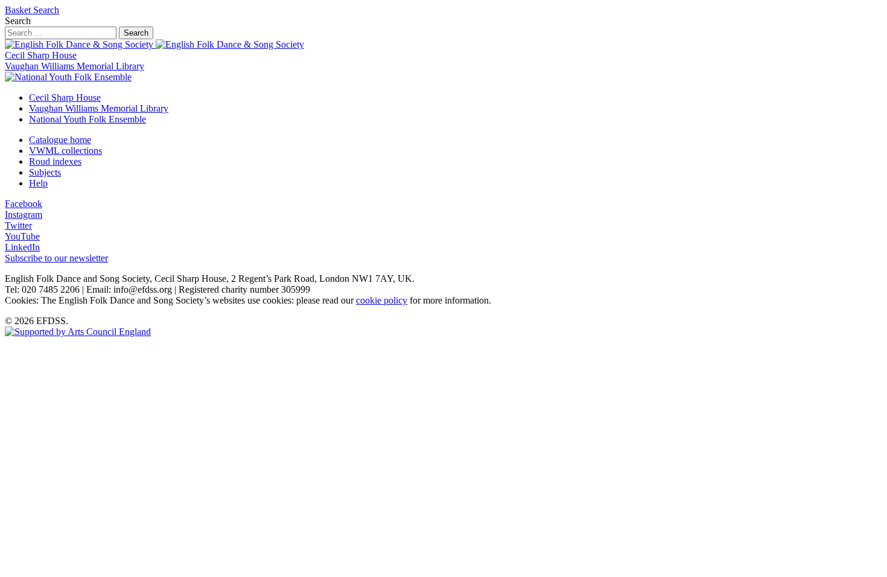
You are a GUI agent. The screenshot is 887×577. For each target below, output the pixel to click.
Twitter (18, 225)
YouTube (22, 236)
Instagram (23, 214)
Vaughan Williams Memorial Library (74, 66)
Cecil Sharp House (41, 55)
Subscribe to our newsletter (56, 258)
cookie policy (381, 300)
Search (46, 10)
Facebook (23, 204)
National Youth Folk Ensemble (87, 119)
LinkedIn (22, 247)
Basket (19, 10)
